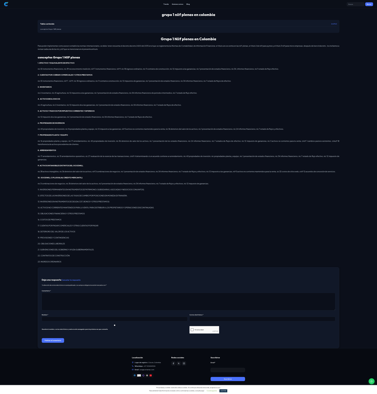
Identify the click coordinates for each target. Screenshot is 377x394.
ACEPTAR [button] (223, 391)
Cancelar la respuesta (71, 280)
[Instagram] (184, 363)
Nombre (45, 315)
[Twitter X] (179, 363)
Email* (213, 362)
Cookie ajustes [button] (212, 391)
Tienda (166, 4)
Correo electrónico (196, 315)
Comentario (46, 291)
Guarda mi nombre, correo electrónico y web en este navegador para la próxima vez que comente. (75, 329)
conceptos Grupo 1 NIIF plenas (50, 29)
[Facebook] (173, 363)
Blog (188, 4)
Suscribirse (228, 379)
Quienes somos (177, 4)
